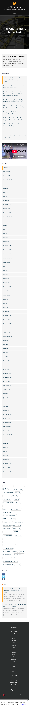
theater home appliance (10, 551)
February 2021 (7, 365)
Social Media (14, 657)
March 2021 (6, 361)
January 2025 (6, 208)
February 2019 (7, 463)
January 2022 (6, 319)
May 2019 (5, 451)
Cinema (14, 645)
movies (18, 535)
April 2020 (5, 406)
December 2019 (7, 422)
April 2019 (5, 455)
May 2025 (5, 196)
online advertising (7, 538)
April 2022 (5, 307)
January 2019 (6, 468)
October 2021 (6, 332)
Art (14, 636)
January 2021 (6, 369)
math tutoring (6, 532)
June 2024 (5, 229)
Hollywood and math (16, 509)
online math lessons (19, 538)
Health (13, 650)
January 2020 (6, 418)
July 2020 (5, 394)
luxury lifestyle (17, 525)
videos (16, 558)
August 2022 (6, 295)
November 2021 (7, 328)
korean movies (19, 522)
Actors (13, 633)
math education (16, 528)
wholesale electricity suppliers (10, 561)
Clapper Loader (13, 682)
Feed (5, 584)
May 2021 (5, 352)
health (5, 509)
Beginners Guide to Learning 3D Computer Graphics (16, 694)
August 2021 (6, 340)
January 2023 (6, 282)
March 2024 (6, 241)
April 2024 (5, 237)
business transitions (19, 485)
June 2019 (5, 447)
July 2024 (5, 225)
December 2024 (7, 213)
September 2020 (7, 385)
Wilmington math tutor (8, 564)
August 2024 (6, 221)
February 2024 (7, 245)
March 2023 (6, 278)
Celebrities (13, 643)
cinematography (8, 492)
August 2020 (6, 389)
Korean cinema (7, 522)
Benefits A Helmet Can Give (14, 56)
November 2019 (7, 426)
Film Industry (14, 680)
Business (14, 640)
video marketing (7, 558)
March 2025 (6, 200)
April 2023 (5, 274)
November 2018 (7, 476)
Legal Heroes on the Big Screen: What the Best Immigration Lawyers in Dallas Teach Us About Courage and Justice (13, 93)
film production (8, 502)
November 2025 (7, 171)
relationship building (8, 545)
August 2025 (6, 184)
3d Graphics (14, 631)
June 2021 (5, 348)
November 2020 (7, 377)
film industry (7, 499)
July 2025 (5, 188)
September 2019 (7, 435)
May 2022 (5, 303)
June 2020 (5, 398)
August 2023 (6, 262)
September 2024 (7, 217)
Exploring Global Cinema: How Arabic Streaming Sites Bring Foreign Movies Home (13, 79)
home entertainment (10, 515)
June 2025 (5, 192)
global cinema (18, 506)
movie (15, 532)
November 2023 (7, 254)
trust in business (7, 554)
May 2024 (5, 233)
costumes (17, 492)
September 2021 (7, 336)
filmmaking (16, 499)
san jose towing (20, 545)
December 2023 (7, 250)
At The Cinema (14, 7)
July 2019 (5, 443)
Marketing (14, 652)
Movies (13, 654)
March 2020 (6, 410)
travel (22, 551)
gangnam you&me (7, 505)
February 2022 (7, 315)
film (15, 496)
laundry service (7, 525)
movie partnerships (7, 535)
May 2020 (5, 402)
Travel (13, 661)
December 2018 (7, 472)
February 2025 (7, 204)
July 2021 (5, 344)
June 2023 (5, 266)
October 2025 (6, 176)
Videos (13, 666)
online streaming (8, 542)
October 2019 (6, 431)
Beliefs (13, 638)
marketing (6, 528)
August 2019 (6, 439)
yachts (18, 564)
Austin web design (7, 485)
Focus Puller (14, 684)
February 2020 (7, 414)
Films (14, 647)
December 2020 (7, 373)
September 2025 (7, 180)
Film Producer (14, 677)
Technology (13, 659)
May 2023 (5, 270)
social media (8, 548)
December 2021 (7, 324)
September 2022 (7, 291)
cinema (7, 489)
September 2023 (7, 258)
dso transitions (7, 496)
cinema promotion (18, 489)
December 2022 (7, 287)
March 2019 (6, 459)
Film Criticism (14, 675)
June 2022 (5, 299)
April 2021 (5, 357)
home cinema (7, 512)
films (17, 502)
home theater (8, 519)
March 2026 (7, 167)
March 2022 (6, 311)
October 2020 (6, 381)
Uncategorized (14, 664)
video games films (19, 554)
